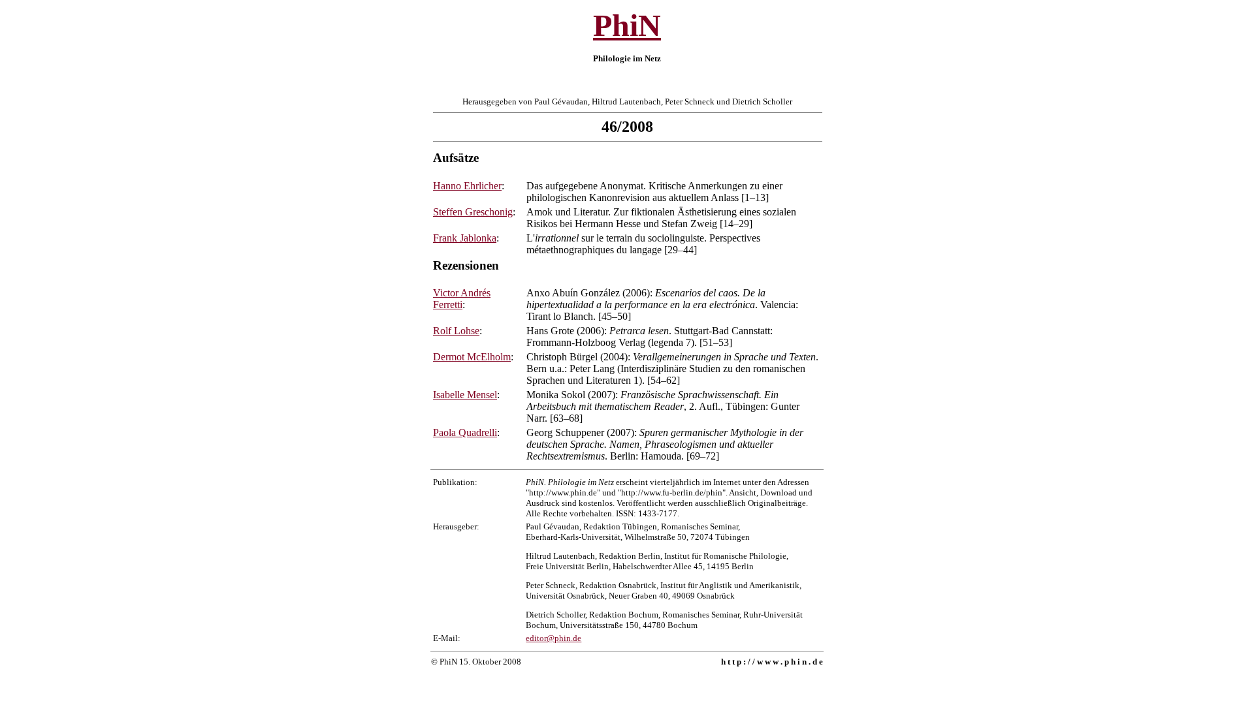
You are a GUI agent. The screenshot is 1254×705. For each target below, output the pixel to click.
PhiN (627, 25)
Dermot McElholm (472, 356)
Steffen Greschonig (473, 211)
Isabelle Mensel (465, 394)
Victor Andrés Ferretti (461, 298)
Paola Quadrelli (465, 432)
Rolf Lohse (456, 330)
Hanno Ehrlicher (467, 185)
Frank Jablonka (464, 237)
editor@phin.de (553, 638)
